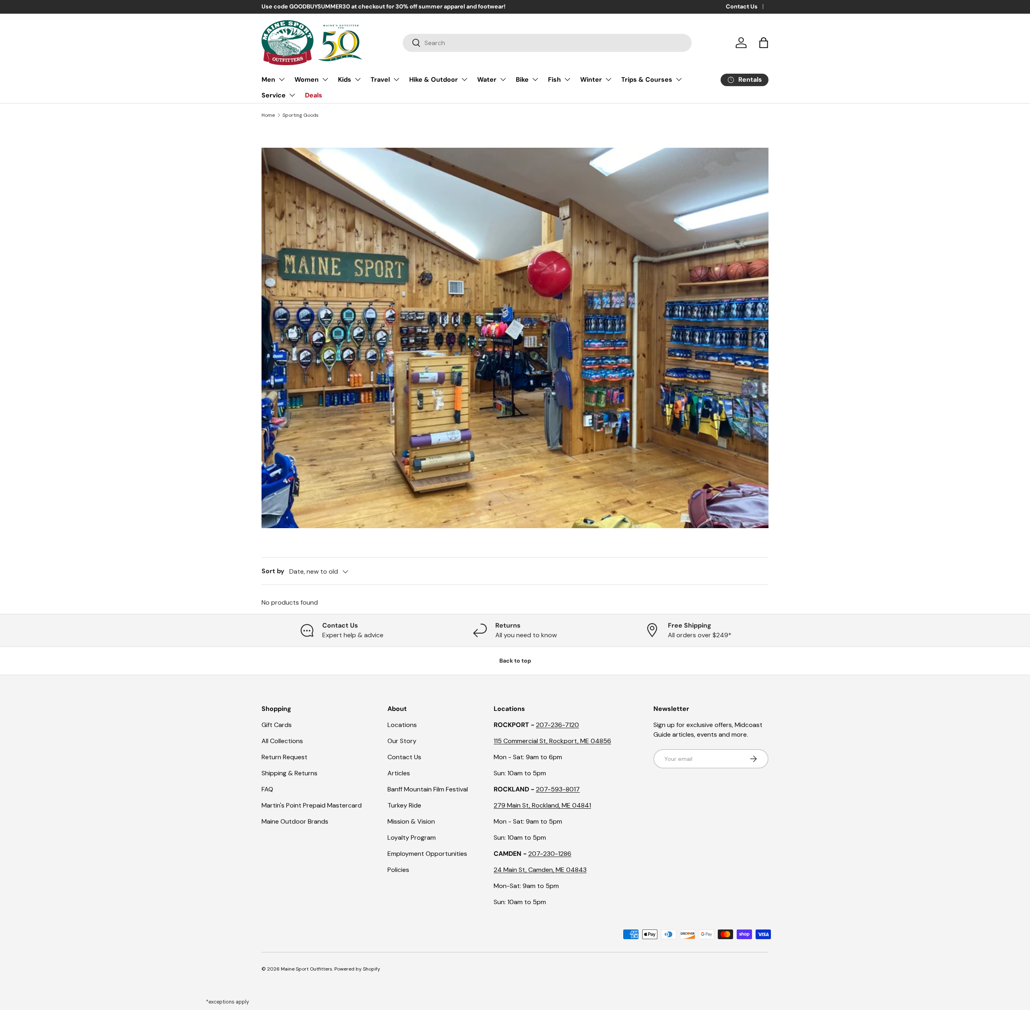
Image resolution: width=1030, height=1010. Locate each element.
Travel (380, 79)
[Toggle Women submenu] (325, 79)
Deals (313, 95)
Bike (522, 79)
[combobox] (547, 43)
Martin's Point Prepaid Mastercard (312, 805)
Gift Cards (277, 725)
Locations (402, 725)
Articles (398, 773)
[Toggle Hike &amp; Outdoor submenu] (464, 79)
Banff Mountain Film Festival (427, 789)
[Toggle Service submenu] (292, 95)
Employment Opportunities (427, 853)
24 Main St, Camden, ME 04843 (540, 869)
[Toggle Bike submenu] (535, 79)
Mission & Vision (411, 821)
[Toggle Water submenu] (503, 79)
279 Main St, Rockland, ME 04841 (542, 805)
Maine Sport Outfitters (306, 969)
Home (268, 115)
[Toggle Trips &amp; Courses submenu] (679, 79)
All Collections (282, 741)
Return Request (284, 757)
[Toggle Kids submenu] (358, 79)
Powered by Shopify (357, 969)
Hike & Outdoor (433, 79)
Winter (591, 79)
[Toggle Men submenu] (281, 79)
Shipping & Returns (289, 773)
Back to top (515, 660)
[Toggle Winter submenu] (608, 79)
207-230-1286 (549, 853)
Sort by (273, 571)
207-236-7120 (557, 725)
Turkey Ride (404, 805)
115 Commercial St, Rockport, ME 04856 (552, 741)
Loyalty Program (411, 837)
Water (486, 79)
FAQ (267, 789)
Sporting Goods (300, 115)
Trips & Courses (646, 79)
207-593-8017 (558, 789)
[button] (763, 43)
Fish (554, 79)
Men (268, 79)
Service (274, 95)
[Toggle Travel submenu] (396, 79)
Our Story (401, 741)
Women (307, 79)
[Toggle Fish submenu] (567, 79)
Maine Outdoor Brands (295, 821)
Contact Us (742, 6)
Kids (344, 79)
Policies (398, 869)
